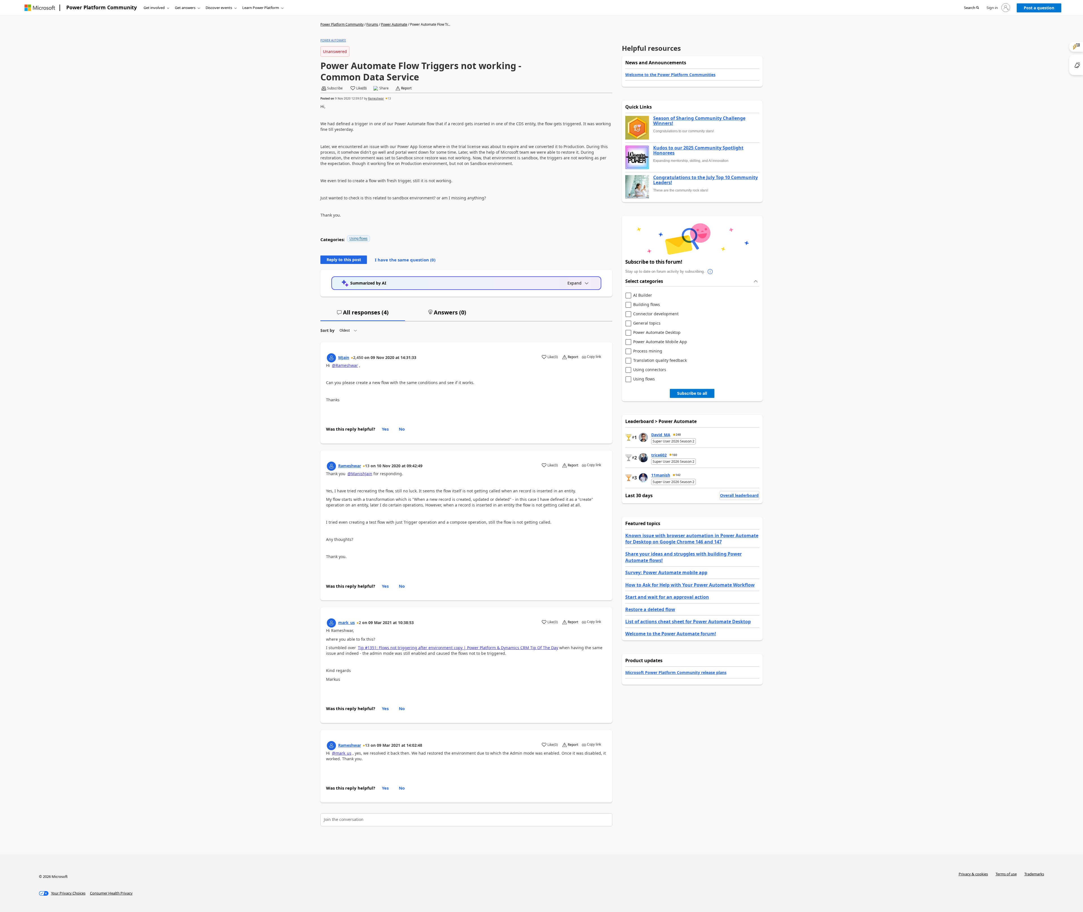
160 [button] (674, 455)
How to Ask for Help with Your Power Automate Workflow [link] (690, 585)
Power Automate (394, 24)
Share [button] (384, 88)
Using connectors (649, 369)
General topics (647, 323)
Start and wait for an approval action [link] (667, 597)
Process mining (647, 351)
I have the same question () (405, 260)
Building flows (646, 304)
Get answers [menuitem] (185, 7)
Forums (372, 24)
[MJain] (331, 357)
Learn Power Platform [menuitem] (260, 7)
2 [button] (360, 622)
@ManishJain (359, 473)
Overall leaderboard (739, 495)
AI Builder (642, 295)
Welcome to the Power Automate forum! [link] (670, 634)
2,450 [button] (358, 357)
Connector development (656, 314)
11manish (660, 475)
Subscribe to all (692, 393)
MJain (343, 357)
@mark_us (341, 753)
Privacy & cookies (973, 873)
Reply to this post (344, 259)
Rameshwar (376, 98)
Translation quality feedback (660, 360)
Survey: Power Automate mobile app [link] (666, 572)
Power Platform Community (101, 7)
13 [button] (389, 98)
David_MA (660, 434)
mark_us (346, 622)
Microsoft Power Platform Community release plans (676, 672)
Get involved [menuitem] (154, 7)
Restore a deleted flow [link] (650, 609)
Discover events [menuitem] (219, 7)
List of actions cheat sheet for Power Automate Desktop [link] (688, 621)
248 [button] (678, 435)
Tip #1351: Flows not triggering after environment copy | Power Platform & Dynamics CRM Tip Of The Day (458, 647)
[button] (971, 8)
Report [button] (406, 88)
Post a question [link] (1039, 7)
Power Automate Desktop (657, 332)
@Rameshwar (345, 365)
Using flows (358, 238)
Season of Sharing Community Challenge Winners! (699, 121)
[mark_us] (331, 622)
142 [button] (678, 475)
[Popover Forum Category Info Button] (710, 271)
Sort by (327, 330)
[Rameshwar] (331, 466)
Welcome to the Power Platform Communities (670, 74)
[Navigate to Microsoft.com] (40, 8)
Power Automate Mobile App (660, 342)
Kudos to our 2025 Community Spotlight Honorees (698, 150)
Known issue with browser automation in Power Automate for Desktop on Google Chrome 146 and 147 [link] (691, 538)
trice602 (659, 455)
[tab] (362, 315)
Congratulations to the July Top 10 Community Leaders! (705, 180)
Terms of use (1006, 873)
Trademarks (1034, 873)
